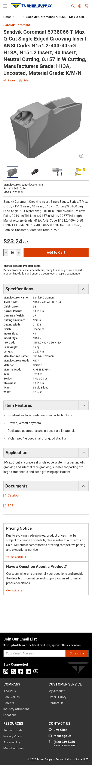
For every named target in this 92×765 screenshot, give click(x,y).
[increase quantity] (18, 252)
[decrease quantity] (6, 252)
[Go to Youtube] (35, 671)
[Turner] (78, 668)
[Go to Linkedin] (28, 671)
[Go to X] (13, 671)
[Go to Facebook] (20, 671)
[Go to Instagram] (5, 671)
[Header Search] (73, 6)
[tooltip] (19, 17)
